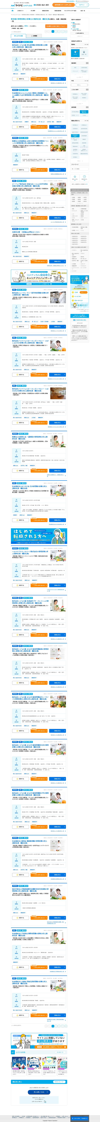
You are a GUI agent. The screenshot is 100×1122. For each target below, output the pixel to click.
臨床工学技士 (44, 1117)
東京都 (50, 14)
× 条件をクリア (79, 36)
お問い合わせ (65, 1116)
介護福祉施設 (84, 67)
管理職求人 (75, 94)
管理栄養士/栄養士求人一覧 (41, 14)
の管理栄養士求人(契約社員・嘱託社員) (30, 95)
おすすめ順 (19, 36)
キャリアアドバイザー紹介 (70, 10)
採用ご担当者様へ (70, 1)
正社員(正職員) (75, 111)
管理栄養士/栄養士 (61, 1117)
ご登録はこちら (83, 292)
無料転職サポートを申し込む (63, 4)
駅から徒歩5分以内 (84, 94)
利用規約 (58, 1116)
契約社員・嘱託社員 (84, 112)
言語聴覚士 (28, 1117)
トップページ (12, 10)
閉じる (79, 160)
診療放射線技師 (52, 1117)
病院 (75, 67)
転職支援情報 (58, 10)
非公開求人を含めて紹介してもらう (55, 26)
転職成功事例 (45, 10)
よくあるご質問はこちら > (84, 311)
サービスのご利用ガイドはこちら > (83, 309)
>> (65, 31)
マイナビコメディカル (15, 14)
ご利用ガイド (20, 10)
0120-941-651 (41, 5)
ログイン (81, 4)
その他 (84, 115)
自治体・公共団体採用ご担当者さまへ (30, 1116)
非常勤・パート (75, 115)
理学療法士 (14, 1117)
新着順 (35, 36)
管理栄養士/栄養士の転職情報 (28, 14)
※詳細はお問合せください (26, 232)
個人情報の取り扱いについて (47, 1116)
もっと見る (79, 77)
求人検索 (33, 10)
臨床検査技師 (36, 1117)
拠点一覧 (83, 10)
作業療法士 (21, 1117)
